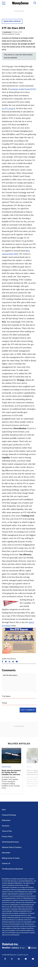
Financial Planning (9, 815)
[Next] (34, 762)
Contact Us (6, 863)
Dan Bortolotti (7, 32)
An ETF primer (8, 108)
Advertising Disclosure (10, 842)
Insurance (5, 826)
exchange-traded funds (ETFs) (23, 89)
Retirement (6, 820)
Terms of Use (7, 831)
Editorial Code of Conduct (11, 847)
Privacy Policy (7, 837)
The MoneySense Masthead (12, 869)
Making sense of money (11, 858)
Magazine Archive (12, 21)
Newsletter (6, 853)
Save (4, 810)
